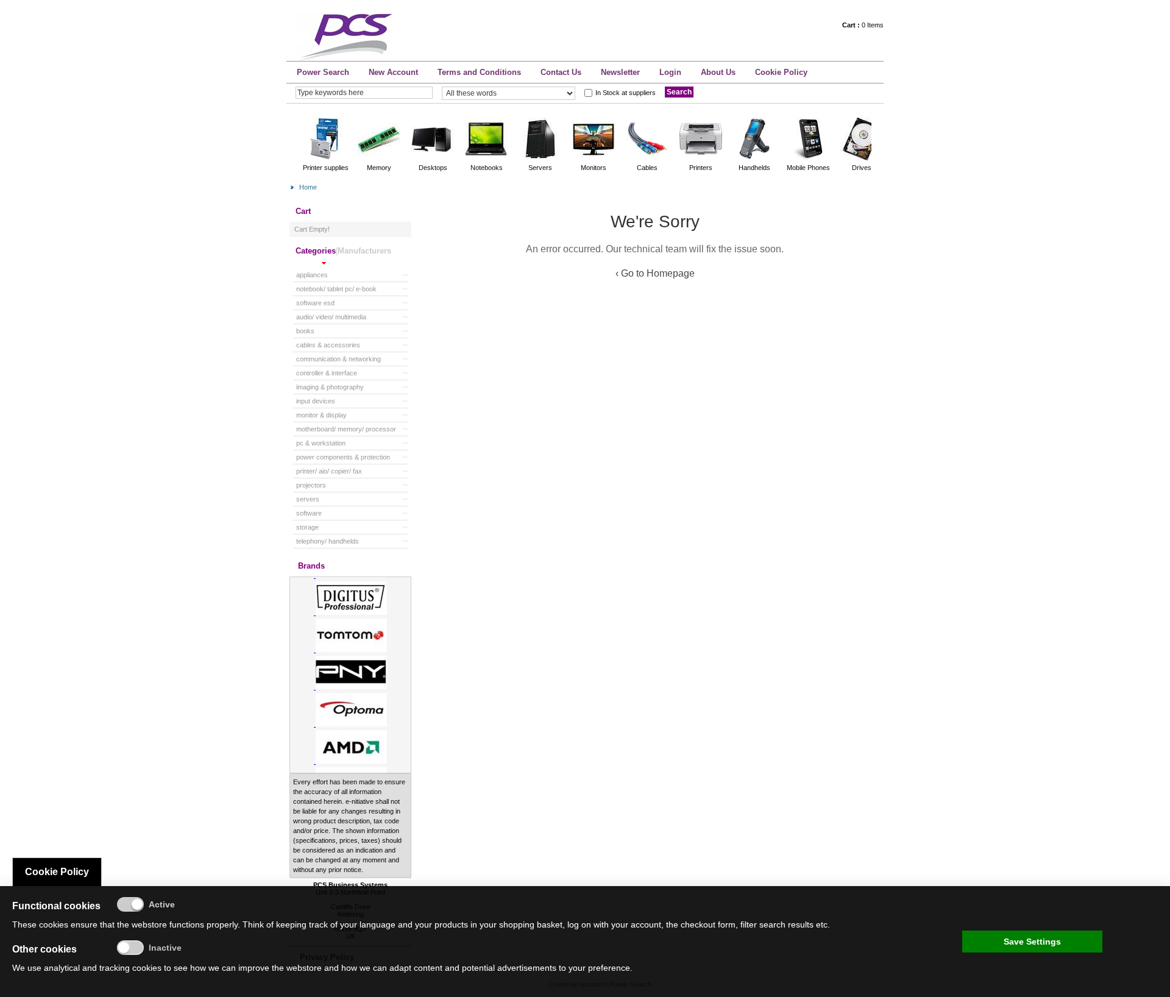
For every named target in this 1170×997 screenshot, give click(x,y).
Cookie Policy (781, 72)
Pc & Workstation (321, 443)
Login (670, 72)
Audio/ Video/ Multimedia (331, 317)
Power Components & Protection (343, 457)
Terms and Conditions (479, 72)
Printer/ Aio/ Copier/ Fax (329, 471)
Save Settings (1032, 941)
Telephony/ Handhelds (327, 541)
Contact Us (561, 72)
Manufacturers (364, 250)
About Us (718, 72)
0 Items (863, 25)
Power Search (323, 72)
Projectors (311, 485)
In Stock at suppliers (625, 92)
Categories (316, 250)
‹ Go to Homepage (655, 273)
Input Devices (315, 401)
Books (305, 331)
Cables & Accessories (328, 345)
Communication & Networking (338, 359)
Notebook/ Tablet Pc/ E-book (336, 289)
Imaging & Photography (330, 387)
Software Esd (315, 303)
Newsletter (620, 72)
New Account (393, 72)
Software (309, 513)
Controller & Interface (326, 373)
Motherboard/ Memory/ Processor (346, 429)
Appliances (312, 275)
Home (308, 187)
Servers (307, 499)
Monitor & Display (321, 415)
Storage (307, 527)
